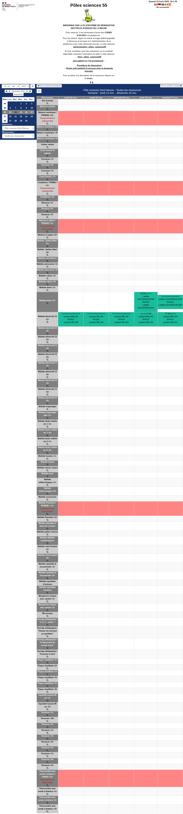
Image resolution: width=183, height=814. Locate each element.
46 (5, 112)
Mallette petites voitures (47, 532)
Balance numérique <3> (47, 133)
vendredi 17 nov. (170, 97)
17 (32, 112)
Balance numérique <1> (47, 127)
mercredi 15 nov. (122, 97)
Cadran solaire (47, 144)
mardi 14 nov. (96, 97)
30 (26, 121)
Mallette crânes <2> (47, 282)
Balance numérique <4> (47, 138)
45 (5, 108)
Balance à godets (47, 106)
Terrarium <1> (47, 712)
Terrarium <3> (47, 730)
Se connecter (162, 7)
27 (10, 121)
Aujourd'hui (18, 94)
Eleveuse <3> (47, 214)
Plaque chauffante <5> (47, 683)
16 (26, 112)
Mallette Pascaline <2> (47, 517)
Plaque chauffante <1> (47, 660)
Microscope (47, 613)
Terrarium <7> (47, 753)
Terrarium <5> (47, 742)
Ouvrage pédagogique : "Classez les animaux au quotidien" (47, 631)
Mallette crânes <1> (47, 276)
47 (5, 116)
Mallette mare (47, 474)
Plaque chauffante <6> (47, 689)
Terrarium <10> (47, 718)
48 (5, 121)
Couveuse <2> (47, 165)
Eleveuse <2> (47, 209)
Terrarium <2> (47, 724)
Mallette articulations (47, 258)
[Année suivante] (30, 91)
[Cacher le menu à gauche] (39, 91)
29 (21, 121)
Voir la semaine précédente (50, 86)
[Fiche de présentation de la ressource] (47, 103)
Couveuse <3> (47, 171)
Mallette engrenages (47, 406)
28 (15, 121)
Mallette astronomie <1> (47, 264)
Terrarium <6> (47, 748)
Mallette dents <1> (47, 287)
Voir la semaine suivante (170, 86)
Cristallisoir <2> (47, 197)
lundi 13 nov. (70, 97)
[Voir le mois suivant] (27, 91)
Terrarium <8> (47, 759)
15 (21, 112)
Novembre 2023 (18, 91)
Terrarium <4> (47, 736)
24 (32, 116)
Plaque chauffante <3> (47, 672)
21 (15, 116)
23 (26, 116)
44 (5, 103)
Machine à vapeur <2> (47, 235)
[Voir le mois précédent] (9, 91)
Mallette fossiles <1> (47, 456)
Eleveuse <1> (47, 203)
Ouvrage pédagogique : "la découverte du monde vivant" (47, 642)
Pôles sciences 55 (88, 5)
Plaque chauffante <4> (47, 677)
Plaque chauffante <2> (47, 666)
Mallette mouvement (47, 497)
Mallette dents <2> (47, 300)
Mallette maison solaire (47, 468)
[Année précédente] (6, 91)
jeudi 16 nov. (146, 97)
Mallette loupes (47, 462)
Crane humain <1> (47, 177)
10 (32, 108)
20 (10, 116)
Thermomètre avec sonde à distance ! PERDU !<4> (47, 774)
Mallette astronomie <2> (47, 270)
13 (10, 112)
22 (21, 116)
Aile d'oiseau (47, 101)
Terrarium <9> (47, 765)
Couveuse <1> (47, 159)
